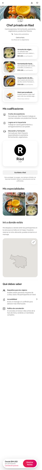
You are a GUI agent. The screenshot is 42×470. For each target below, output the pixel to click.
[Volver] (3, 3)
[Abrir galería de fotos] (33, 211)
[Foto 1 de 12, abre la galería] (14, 204)
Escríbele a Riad (20, 173)
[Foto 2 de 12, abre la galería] (32, 198)
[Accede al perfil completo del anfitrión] (20, 153)
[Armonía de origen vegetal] (20, 52)
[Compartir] (32, 3)
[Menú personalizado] (20, 95)
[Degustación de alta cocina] (20, 81)
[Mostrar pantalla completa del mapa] (33, 242)
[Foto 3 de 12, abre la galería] (32, 210)
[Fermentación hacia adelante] (20, 66)
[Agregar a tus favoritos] (37, 3)
